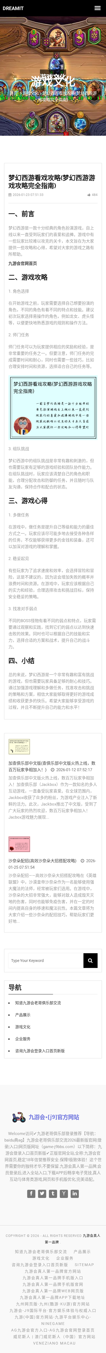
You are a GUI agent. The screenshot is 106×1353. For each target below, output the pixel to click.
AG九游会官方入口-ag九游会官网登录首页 (53, 1330)
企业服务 (22, 1039)
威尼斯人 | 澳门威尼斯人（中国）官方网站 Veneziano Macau (54, 1339)
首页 (14, 93)
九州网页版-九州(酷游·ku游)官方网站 (53, 1304)
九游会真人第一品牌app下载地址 (52, 1297)
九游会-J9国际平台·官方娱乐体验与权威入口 (53, 1310)
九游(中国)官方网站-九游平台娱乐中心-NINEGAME (53, 1320)
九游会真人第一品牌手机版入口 (53, 1278)
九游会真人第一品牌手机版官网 (53, 1284)
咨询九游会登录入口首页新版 (40, 1051)
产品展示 (22, 1015)
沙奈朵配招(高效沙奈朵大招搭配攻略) (42, 860)
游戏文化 (22, 1027)
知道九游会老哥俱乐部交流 (38, 1003)
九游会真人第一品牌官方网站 (53, 1271)
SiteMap (84, 1265)
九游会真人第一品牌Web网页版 (53, 1291)
